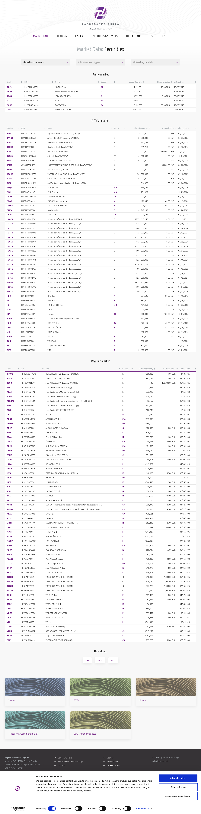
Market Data (41, 36)
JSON (100, 660)
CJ (115, 323)
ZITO (9, 350)
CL (102, 87)
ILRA (9, 309)
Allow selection (178, 787)
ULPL (9, 608)
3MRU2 (10, 160)
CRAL (9, 437)
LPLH (9, 523)
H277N (10, 233)
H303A (10, 255)
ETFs (76, 700)
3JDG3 (10, 156)
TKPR (9, 599)
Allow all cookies (178, 778)
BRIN (9, 432)
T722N (10, 590)
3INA (9, 151)
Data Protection (113, 765)
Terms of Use (112, 762)
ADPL (9, 87)
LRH (9, 527)
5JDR (9, 183)
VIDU (9, 618)
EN (164, 35)
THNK (9, 595)
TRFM (9, 604)
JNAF (9, 496)
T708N (10, 586)
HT (8, 101)
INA (8, 314)
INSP (9, 482)
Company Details (65, 758)
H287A (10, 242)
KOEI (9, 323)
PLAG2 (10, 559)
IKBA (9, 473)
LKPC (9, 327)
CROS (9, 201)
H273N (10, 224)
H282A (10, 237)
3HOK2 (10, 374)
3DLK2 (10, 147)
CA (102, 105)
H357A (10, 287)
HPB (9, 296)
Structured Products (85, 733)
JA (123, 627)
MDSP (9, 536)
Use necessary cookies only (178, 796)
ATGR (9, 96)
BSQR (9, 188)
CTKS (9, 442)
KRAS (9, 514)
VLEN (9, 631)
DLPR (9, 451)
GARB (9, 460)
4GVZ (9, 179)
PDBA (9, 550)
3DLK (9, 142)
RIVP (9, 110)
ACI (8, 414)
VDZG (9, 613)
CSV (87, 660)
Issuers (79, 36)
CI (123, 455)
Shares (11, 700)
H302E (10, 251)
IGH (8, 305)
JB (102, 101)
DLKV (9, 210)
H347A (10, 278)
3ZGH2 (10, 174)
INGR (9, 478)
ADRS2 (10, 423)
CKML (9, 197)
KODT (9, 505)
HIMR (9, 469)
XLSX (113, 660)
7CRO (9, 396)
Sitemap (110, 758)
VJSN (9, 627)
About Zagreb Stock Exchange (70, 762)
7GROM (10, 401)
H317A (10, 260)
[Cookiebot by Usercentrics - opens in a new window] (18, 809)
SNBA (9, 568)
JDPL (9, 491)
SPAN (9, 336)
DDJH (9, 446)
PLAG (9, 554)
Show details (142, 808)
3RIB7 (9, 165)
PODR (9, 105)
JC (115, 336)
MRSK (9, 545)
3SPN (9, 169)
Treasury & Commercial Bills (23, 733)
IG (8, 300)
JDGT (9, 487)
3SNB (9, 383)
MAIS (9, 532)
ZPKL (9, 640)
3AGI (9, 133)
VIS (8, 622)
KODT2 (10, 509)
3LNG (9, 378)
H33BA (10, 273)
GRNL (9, 215)
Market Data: (90, 49)
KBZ (9, 500)
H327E (10, 269)
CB (123, 442)
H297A (10, 246)
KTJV (9, 518)
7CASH (10, 392)
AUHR (9, 428)
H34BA (10, 282)
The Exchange (134, 36)
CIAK (9, 192)
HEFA (9, 464)
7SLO (9, 410)
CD (115, 314)
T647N (10, 581)
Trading (62, 36)
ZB (8, 346)
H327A (10, 264)
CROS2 (10, 206)
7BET (9, 387)
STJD (9, 572)
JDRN (9, 318)
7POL (9, 405)
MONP (10, 541)
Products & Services (105, 36)
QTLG (9, 563)
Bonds (142, 700)
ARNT (9, 92)
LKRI (9, 332)
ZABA (9, 636)
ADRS (9, 419)
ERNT (9, 455)
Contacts (61, 765)
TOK (9, 341)
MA (115, 188)
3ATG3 (10, 138)
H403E (10, 291)
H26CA (10, 219)
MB (115, 305)
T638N (10, 577)
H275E (10, 228)
